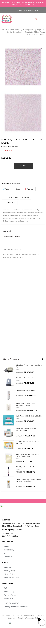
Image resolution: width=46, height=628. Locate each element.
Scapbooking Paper (33, 29)
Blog (36, 10)
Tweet (7, 189)
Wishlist (30, 10)
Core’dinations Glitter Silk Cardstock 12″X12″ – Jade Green (39, 293)
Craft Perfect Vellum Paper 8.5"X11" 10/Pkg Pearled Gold (28, 455)
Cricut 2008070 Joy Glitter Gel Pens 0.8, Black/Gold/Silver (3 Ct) (28, 480)
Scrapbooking (16, 29)
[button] (4, 10)
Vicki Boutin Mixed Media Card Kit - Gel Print (28, 442)
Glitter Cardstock (14, 32)
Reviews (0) (10, 203)
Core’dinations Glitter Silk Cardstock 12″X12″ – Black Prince (28, 293)
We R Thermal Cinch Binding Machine (29, 416)
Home (19, 10)
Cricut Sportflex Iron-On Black (26, 467)
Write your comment (10, 146)
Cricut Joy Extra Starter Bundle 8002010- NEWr (26, 430)
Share (18, 189)
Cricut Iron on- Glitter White (25, 390)
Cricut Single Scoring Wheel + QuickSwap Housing (26, 404)
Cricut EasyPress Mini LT (24, 378)
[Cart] (36, 19)
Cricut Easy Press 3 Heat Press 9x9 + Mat (29, 366)
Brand (25, 197)
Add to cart (24, 166)
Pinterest (30, 189)
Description (11, 197)
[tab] (10, 197)
